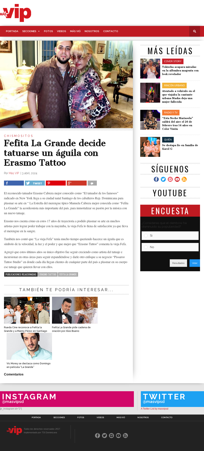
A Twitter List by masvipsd (154, 408)
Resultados (178, 263)
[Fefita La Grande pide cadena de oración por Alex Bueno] (74, 322)
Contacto (110, 31)
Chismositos (18, 136)
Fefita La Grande (68, 274)
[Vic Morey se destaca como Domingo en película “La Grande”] (29, 358)
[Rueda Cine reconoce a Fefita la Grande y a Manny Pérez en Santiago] (26, 322)
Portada (12, 31)
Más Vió (75, 31)
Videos (61, 31)
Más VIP (14, 173)
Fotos (48, 31)
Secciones (29, 31)
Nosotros (92, 31)
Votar (194, 263)
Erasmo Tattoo (47, 274)
